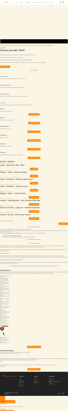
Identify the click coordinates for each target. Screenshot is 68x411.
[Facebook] (59, 393)
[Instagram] (61, 393)
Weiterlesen (34, 176)
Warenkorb (36, 382)
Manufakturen (27, 2)
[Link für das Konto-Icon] (63, 2)
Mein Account (36, 381)
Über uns (21, 2)
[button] (34, 40)
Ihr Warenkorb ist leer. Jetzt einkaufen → (7, 410)
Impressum (51, 378)
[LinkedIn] (63, 393)
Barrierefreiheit (51, 383)
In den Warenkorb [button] (34, 197)
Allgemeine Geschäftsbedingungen (55, 381)
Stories (35, 380)
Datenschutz (51, 380)
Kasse (35, 383)
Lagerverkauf (45, 2)
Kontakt (50, 2)
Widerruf (50, 382)
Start (17, 2)
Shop (40, 2)
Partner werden (34, 2)
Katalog (35, 378)
